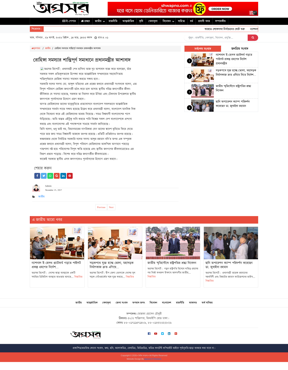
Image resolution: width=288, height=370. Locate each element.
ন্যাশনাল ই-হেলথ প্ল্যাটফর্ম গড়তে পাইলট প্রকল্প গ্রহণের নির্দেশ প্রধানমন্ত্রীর (234, 59)
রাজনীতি (113, 21)
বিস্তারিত (78, 277)
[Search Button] (253, 38)
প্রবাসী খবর (204, 21)
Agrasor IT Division (152, 359)
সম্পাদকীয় (220, 21)
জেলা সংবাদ (122, 303)
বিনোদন (167, 21)
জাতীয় (98, 21)
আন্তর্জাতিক (128, 21)
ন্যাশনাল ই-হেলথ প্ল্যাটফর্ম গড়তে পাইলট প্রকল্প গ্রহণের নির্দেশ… (56, 265)
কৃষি (141, 21)
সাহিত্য (181, 21)
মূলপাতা (36, 48)
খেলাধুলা (153, 21)
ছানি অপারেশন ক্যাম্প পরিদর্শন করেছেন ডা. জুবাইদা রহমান (233, 104)
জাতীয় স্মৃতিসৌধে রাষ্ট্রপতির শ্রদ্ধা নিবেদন (172, 263)
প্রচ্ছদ (87, 21)
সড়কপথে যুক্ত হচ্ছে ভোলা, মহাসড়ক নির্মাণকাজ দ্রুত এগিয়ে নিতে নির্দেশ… (236, 72)
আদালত (193, 303)
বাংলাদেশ (166, 303)
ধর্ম (191, 21)
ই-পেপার (71, 21)
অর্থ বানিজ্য (207, 303)
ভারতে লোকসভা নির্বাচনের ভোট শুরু (218, 29)
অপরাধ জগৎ (138, 303)
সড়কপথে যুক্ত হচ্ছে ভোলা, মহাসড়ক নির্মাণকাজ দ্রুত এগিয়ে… (112, 265)
